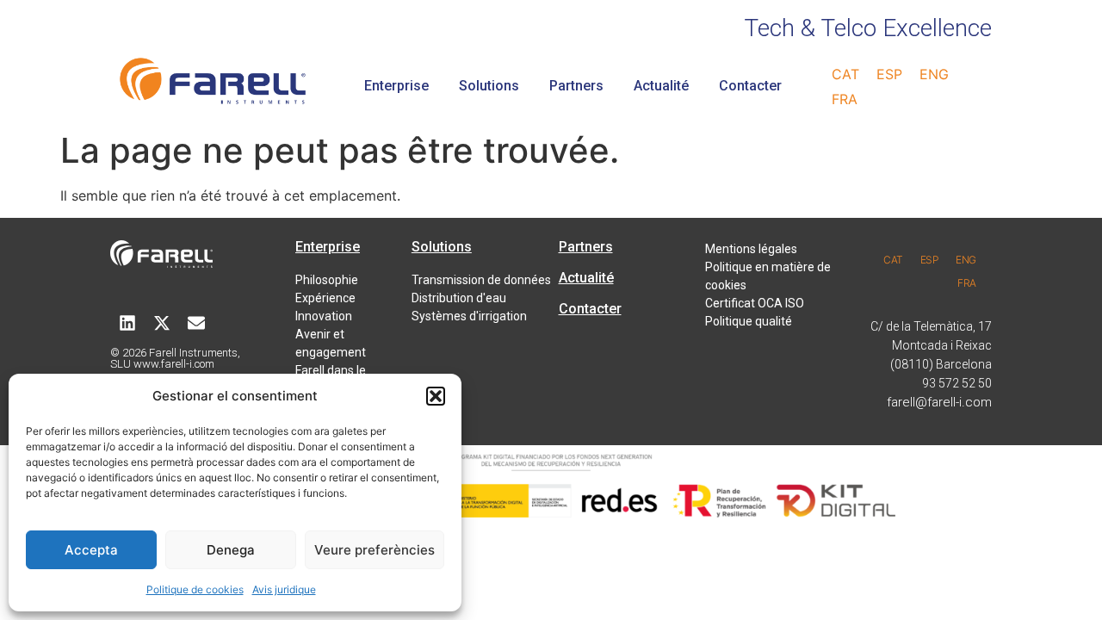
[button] (435, 396)
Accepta (91, 550)
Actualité (661, 86)
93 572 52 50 (957, 383)
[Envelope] (196, 323)
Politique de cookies (195, 589)
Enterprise (396, 86)
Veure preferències (374, 550)
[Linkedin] (127, 323)
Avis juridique (284, 589)
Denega (231, 550)
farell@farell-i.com (939, 402)
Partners (576, 86)
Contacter (750, 86)
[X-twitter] (162, 323)
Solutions (489, 86)
